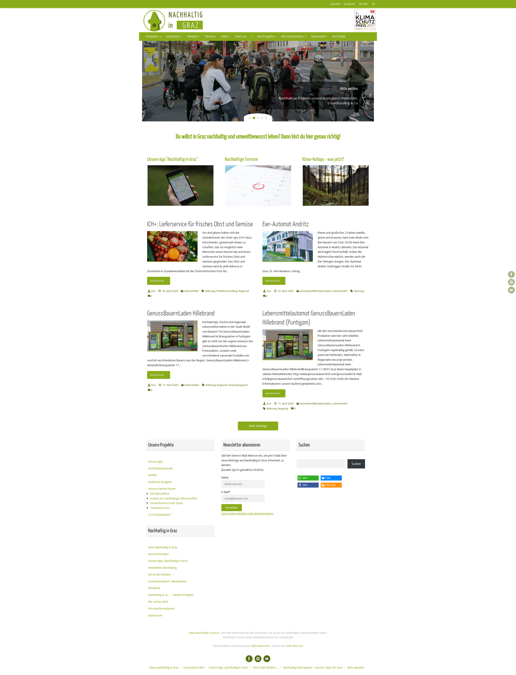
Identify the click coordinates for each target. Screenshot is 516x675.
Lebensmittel (191, 291)
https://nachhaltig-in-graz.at (204, 633)
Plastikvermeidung (227, 291)
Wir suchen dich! (158, 602)
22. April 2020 (285, 291)
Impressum (155, 615)
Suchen (356, 464)
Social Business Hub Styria (166, 503)
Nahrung (210, 291)
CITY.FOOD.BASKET (160, 515)
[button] (308, 478)
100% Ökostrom (294, 646)
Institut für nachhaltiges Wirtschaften (173, 498)
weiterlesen (157, 280)
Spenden (335, 3)
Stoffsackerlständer (160, 468)
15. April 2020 (170, 385)
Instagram (349, 3)
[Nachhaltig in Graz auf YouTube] (511, 290)
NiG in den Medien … (161, 574)
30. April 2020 (170, 291)
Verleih (152, 475)
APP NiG (363, 3)
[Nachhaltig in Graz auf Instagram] (511, 282)
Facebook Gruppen (160, 482)
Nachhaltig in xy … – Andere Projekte (171, 595)
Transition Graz (160, 508)
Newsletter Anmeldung (162, 568)
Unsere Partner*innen (162, 489)
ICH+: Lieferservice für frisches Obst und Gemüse (200, 224)
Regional (244, 291)
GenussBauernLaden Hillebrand (181, 313)
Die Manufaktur (160, 493)
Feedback (154, 588)
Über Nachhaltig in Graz (163, 547)
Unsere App (155, 461)
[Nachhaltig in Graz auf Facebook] (511, 274)
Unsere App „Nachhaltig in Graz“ (168, 561)
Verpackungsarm (238, 385)
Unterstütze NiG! (193, 667)
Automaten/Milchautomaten (315, 291)
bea (269, 291)
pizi (153, 291)
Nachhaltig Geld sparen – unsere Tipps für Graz (313, 667)
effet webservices (260, 646)
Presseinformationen (161, 608)
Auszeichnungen (158, 554)
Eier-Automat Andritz (285, 224)
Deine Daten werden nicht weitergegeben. (247, 513)
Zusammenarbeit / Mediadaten (167, 581)
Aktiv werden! (355, 667)
